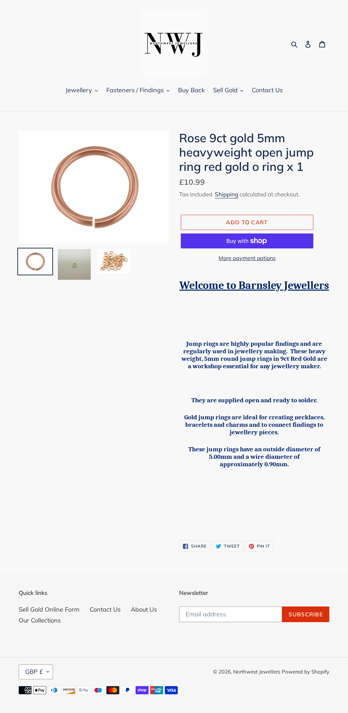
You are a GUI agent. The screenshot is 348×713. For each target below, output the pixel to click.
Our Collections (40, 620)
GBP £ (34, 672)
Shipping (226, 194)
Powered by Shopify (305, 671)
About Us (144, 609)
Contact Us (105, 609)
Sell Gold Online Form (49, 609)
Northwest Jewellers (256, 671)
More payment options (247, 258)
